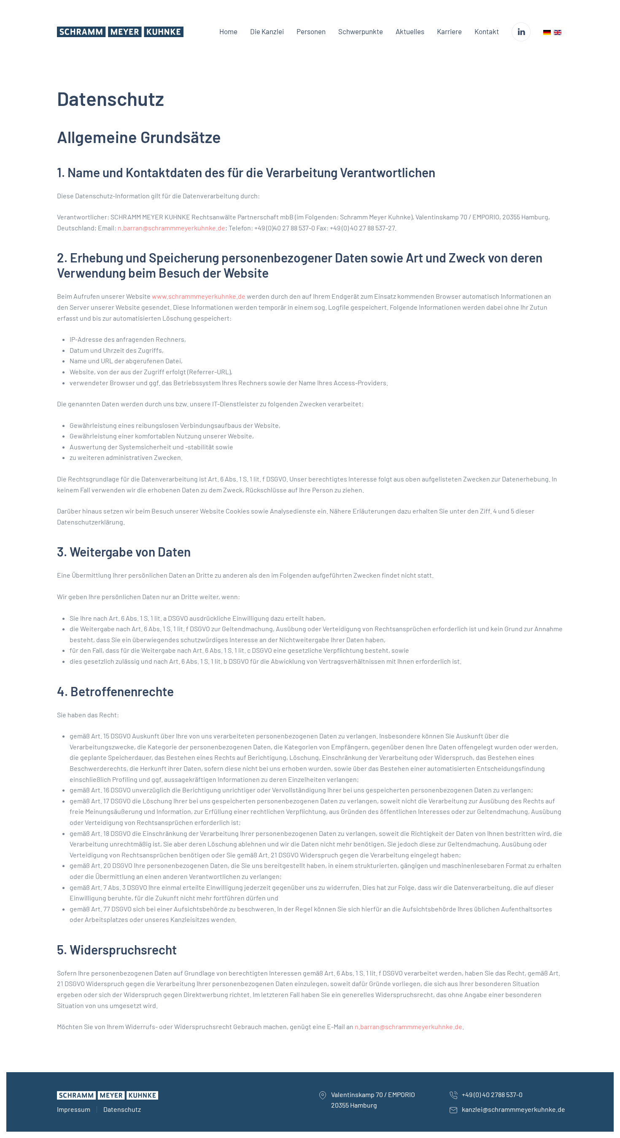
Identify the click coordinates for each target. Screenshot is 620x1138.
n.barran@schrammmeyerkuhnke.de (171, 228)
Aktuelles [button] (410, 31)
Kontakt (486, 31)
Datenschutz (122, 1109)
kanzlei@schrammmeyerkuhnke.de (513, 1109)
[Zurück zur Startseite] (120, 32)
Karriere (449, 31)
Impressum (73, 1109)
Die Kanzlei (267, 31)
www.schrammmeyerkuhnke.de (198, 296)
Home (228, 31)
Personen (311, 31)
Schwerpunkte (360, 31)
